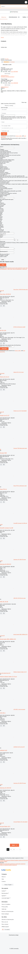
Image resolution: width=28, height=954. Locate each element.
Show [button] (9, 71)
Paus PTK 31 (3, 489)
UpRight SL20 (3, 750)
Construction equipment (5, 860)
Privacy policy (5, 906)
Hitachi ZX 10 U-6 (4, 376)
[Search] (26, 6)
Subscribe (4, 348)
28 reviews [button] (12, 61)
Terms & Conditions (6, 904)
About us (4, 876)
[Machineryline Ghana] (9, 2)
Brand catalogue (5, 913)
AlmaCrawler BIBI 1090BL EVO (8, 639)
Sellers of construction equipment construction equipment (12, 863)
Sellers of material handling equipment (8, 865)
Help (3, 879)
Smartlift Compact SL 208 (6, 528)
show (2, 259)
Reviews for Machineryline (7, 911)
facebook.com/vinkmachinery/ (7, 76)
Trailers (5, 861)
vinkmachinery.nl (4, 75)
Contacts (4, 881)
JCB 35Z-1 (2, 713)
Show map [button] (24, 102)
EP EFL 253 (3, 330)
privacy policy (19, 135)
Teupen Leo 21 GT (4, 415)
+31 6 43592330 (14, 83)
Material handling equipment (17, 860)
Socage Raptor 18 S (5, 826)
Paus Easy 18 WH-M (5, 294)
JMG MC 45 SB (4, 601)
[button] (26, 2)
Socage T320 (3, 453)
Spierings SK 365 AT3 (5, 564)
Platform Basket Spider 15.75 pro (8, 676)
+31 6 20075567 (14, 71)
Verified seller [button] (4, 47)
